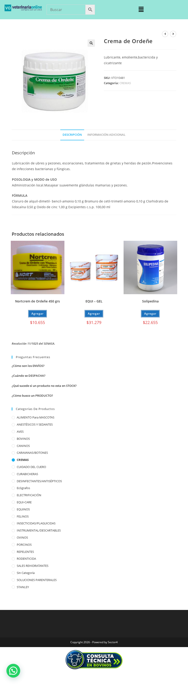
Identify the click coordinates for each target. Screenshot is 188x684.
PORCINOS (24, 545)
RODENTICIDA (26, 559)
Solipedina (150, 301)
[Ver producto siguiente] (173, 34)
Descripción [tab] (72, 135)
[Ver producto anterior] (165, 34)
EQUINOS (23, 509)
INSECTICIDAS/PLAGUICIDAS (36, 523)
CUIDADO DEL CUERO (31, 467)
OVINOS (22, 537)
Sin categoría (26, 573)
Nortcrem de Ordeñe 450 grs (37, 301)
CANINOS (23, 446)
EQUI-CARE (24, 502)
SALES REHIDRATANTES (32, 566)
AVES (20, 431)
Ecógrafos (23, 488)
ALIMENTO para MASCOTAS (35, 417)
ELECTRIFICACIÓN (29, 495)
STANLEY (23, 587)
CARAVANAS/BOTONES (32, 453)
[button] (141, 9)
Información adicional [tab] (106, 135)
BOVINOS (23, 439)
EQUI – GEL (94, 301)
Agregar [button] (37, 314)
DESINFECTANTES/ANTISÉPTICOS (39, 481)
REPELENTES (25, 552)
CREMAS (125, 83)
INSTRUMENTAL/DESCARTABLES (39, 530)
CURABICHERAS (27, 474)
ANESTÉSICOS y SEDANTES (35, 424)
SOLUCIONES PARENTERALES (37, 580)
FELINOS (23, 516)
